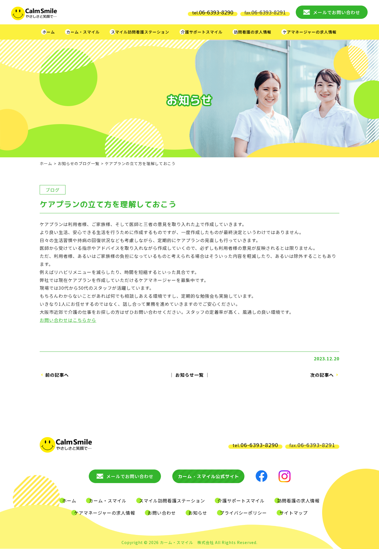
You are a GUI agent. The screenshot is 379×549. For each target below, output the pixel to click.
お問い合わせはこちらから (68, 320)
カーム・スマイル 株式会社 (187, 542)
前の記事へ (57, 374)
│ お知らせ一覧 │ (189, 374)
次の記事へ (322, 374)
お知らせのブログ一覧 (78, 163)
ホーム (46, 163)
